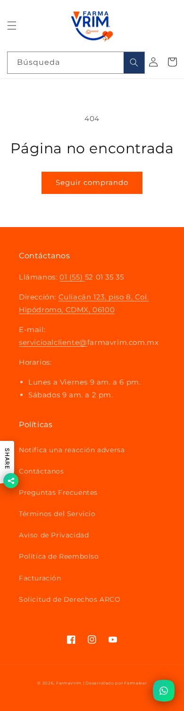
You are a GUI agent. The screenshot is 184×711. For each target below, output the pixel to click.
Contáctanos (41, 471)
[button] (11, 25)
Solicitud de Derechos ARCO (70, 599)
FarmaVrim (68, 683)
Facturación (40, 578)
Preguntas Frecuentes (58, 492)
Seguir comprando (92, 182)
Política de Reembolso (59, 556)
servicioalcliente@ (53, 342)
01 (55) (72, 276)
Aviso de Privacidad (54, 535)
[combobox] (76, 62)
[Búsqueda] (134, 62)
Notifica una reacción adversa (72, 450)
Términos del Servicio (57, 513)
